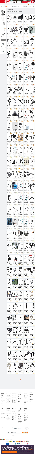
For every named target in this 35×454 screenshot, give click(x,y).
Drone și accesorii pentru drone (14, 413)
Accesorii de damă (9, 396)
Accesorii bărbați (9, 398)
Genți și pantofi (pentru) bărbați (14, 395)
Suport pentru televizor (5, 30)
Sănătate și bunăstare (19, 416)
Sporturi (2, 408)
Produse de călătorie (8, 415)
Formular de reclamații (2, 403)
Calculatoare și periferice (14, 411)
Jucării (19, 401)
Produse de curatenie (25, 393)
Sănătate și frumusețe (19, 409)
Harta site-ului (2, 398)
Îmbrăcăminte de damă (9, 393)
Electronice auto (8, 419)
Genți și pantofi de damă (14, 393)
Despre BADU (2, 393)
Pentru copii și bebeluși (20, 392)
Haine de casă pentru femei (8, 402)
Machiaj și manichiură (19, 414)
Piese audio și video (14, 418)
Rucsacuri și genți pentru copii (20, 398)
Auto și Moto (8, 408)
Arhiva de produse (3, 400)
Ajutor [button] (25, 4)
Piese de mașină (8, 411)
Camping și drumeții (2, 411)
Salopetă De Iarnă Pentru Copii (9, 400)
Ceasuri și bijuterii (31, 392)
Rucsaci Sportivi (14, 402)
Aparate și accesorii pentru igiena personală (20, 411)
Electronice (13, 408)
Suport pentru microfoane (5, 28)
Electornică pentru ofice (14, 420)
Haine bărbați (8, 395)
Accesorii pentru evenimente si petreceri (26, 402)
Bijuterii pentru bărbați (31, 401)
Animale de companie (25, 409)
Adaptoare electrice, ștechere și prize (14, 416)
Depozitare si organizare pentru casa (26, 396)
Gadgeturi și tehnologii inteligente (4, 22)
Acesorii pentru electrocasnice (4, 24)
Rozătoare (25, 413)
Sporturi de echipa (3, 417)
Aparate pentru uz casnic (26, 404)
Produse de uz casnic (25, 398)
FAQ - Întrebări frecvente (2, 397)
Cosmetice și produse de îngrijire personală (20, 419)
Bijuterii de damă (31, 399)
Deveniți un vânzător (2, 395)
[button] (1, 6)
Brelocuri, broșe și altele (32, 396)
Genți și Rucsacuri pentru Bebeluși (14, 401)
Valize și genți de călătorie (14, 397)
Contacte (2, 401)
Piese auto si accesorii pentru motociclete (8, 418)
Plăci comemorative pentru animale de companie (26, 419)
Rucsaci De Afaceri (14, 399)
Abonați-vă (25, 432)
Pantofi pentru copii (19, 396)
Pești (24, 410)
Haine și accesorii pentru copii (20, 394)
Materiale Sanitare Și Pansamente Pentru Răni (20, 422)
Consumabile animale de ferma (26, 417)
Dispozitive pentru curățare (5, 33)
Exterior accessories (8, 410)
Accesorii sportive (3, 413)
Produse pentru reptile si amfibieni (26, 415)
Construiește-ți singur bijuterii (31, 394)
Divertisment (2, 414)
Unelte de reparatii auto (9, 413)
